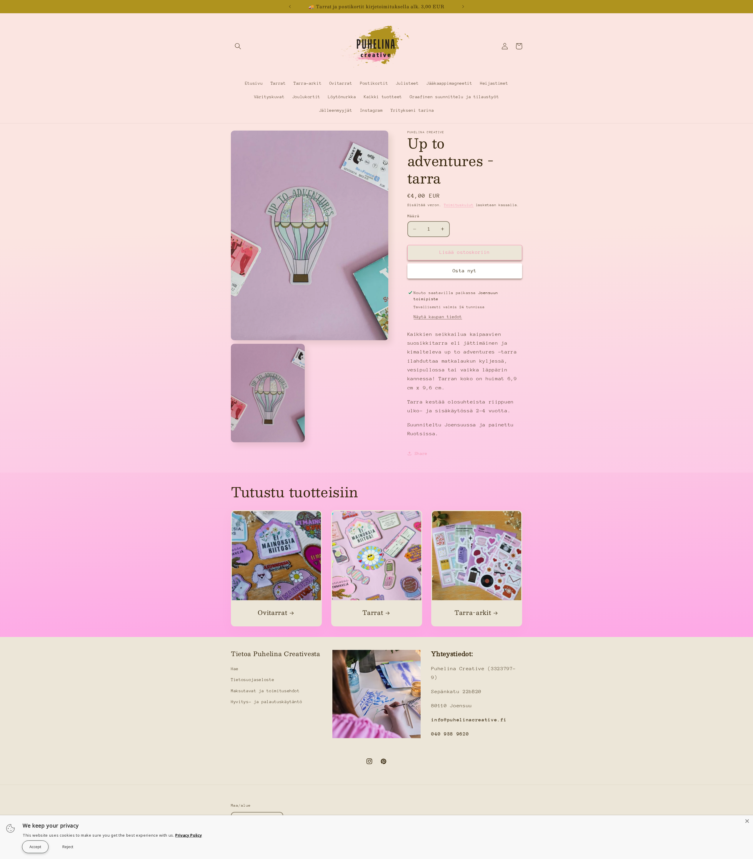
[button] (238, 46)
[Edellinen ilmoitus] (289, 6)
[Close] (747, 821)
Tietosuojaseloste (252, 679)
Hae (235, 668)
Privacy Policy (188, 835)
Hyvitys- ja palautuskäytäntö (266, 701)
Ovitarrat (272, 613)
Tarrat (372, 613)
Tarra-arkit (472, 613)
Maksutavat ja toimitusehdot (265, 690)
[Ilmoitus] (463, 6)
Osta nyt (465, 270)
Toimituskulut (459, 205)
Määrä (413, 216)
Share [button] (421, 453)
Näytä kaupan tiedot (438, 316)
